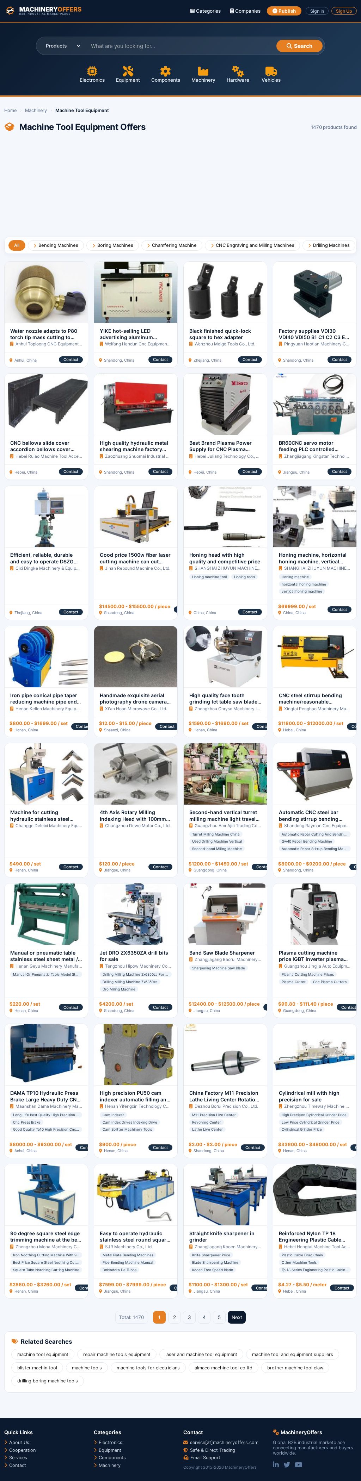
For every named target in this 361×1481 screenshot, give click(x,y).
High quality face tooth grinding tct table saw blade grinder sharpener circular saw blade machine (223, 705)
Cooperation (22, 1450)
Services (17, 1457)
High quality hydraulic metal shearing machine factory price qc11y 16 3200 (134, 449)
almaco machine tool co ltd (223, 1367)
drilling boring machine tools (47, 1380)
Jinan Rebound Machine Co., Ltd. (137, 568)
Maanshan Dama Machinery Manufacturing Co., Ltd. (67, 1106)
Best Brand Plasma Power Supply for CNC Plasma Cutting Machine (220, 449)
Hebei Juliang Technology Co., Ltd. (229, 456)
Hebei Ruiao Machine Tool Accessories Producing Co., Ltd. (73, 456)
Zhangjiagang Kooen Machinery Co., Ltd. (235, 1246)
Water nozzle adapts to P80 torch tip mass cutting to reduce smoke (43, 337)
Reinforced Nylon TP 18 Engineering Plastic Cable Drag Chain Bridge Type (310, 1239)
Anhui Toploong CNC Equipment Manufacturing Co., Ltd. (71, 343)
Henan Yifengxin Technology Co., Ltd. (142, 1106)
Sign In (317, 11)
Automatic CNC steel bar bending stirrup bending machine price (308, 818)
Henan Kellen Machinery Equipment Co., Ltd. (59, 708)
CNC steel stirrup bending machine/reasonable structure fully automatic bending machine (310, 705)
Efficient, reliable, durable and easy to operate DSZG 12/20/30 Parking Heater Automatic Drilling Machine (43, 564)
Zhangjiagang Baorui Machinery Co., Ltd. (235, 959)
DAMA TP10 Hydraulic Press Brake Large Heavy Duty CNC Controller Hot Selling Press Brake (45, 1102)
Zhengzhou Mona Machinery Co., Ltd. (53, 1246)
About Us (18, 1442)
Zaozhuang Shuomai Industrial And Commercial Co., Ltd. (160, 456)
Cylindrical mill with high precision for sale (309, 1096)
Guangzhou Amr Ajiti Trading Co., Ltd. (231, 825)
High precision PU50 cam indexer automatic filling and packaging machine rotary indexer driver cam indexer (135, 1102)
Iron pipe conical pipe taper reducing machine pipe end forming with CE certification (45, 701)
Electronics (92, 80)
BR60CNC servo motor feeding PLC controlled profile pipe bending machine (314, 449)
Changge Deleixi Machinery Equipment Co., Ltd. (62, 825)
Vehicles (271, 80)
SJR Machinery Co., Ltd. (129, 1246)
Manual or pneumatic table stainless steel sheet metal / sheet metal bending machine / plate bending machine (46, 962)
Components (165, 80)
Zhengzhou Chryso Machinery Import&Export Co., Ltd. (247, 708)
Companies (247, 11)
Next (237, 1317)
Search (303, 46)
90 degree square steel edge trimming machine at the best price (46, 1239)
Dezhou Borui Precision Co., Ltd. (226, 1106)
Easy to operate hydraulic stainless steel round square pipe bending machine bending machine (134, 1243)
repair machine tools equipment (117, 1354)
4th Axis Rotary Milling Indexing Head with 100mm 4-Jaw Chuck (133, 818)
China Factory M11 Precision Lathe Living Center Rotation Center (223, 1099)
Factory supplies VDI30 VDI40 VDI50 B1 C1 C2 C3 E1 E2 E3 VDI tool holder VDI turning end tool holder (313, 340)
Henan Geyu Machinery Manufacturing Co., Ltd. (63, 966)
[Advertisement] (180, 187)
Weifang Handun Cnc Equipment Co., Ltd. (145, 343)
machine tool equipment (42, 1354)
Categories (208, 11)
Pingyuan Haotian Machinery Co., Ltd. (321, 343)
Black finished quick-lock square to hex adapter (220, 334)
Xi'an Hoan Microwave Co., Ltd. (136, 708)
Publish (286, 11)
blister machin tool (37, 1367)
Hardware (238, 80)
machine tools (87, 1367)
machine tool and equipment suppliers (292, 1354)
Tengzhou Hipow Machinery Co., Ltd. (141, 966)
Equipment (128, 80)
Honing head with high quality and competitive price (224, 558)
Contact (70, 359)
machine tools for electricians (148, 1367)
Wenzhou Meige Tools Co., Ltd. (225, 343)
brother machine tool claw (295, 1367)
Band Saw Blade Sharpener (222, 953)
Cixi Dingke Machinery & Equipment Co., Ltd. (59, 568)
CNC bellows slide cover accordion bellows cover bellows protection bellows (43, 449)
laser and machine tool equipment (201, 1354)
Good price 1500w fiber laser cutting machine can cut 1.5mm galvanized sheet (135, 561)
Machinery (203, 80)
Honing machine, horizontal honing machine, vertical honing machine (313, 561)
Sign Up (344, 11)
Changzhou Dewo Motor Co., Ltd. (138, 825)
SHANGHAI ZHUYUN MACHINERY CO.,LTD (237, 568)
